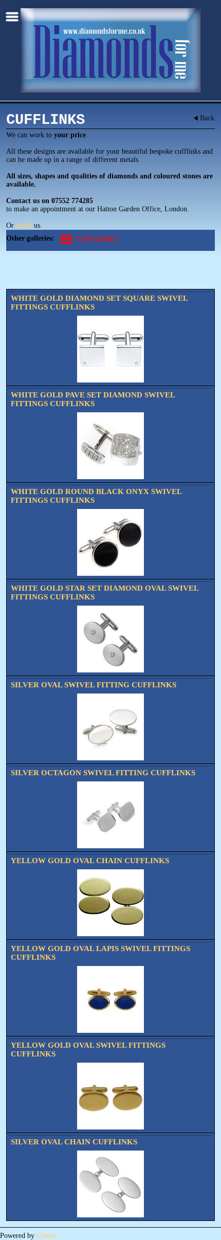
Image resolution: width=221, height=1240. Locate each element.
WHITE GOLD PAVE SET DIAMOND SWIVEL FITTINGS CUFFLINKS (93, 399)
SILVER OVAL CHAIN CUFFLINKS (74, 1142)
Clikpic (47, 1235)
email (24, 225)
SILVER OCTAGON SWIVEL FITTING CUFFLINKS (103, 773)
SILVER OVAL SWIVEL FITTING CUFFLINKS (93, 685)
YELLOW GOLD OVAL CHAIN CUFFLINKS (90, 860)
